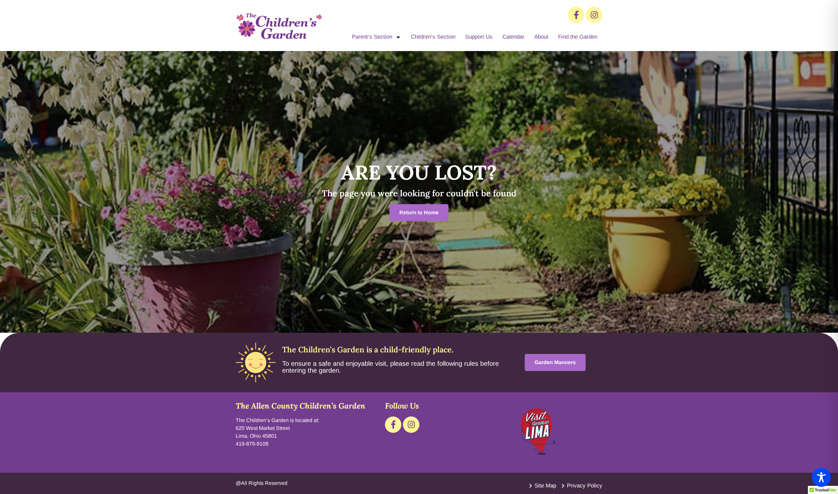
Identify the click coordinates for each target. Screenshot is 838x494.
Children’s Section (433, 37)
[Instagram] (594, 15)
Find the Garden (577, 37)
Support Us (479, 37)
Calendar (513, 37)
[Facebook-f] (576, 15)
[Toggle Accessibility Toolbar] (821, 477)
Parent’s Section (372, 37)
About (541, 37)
